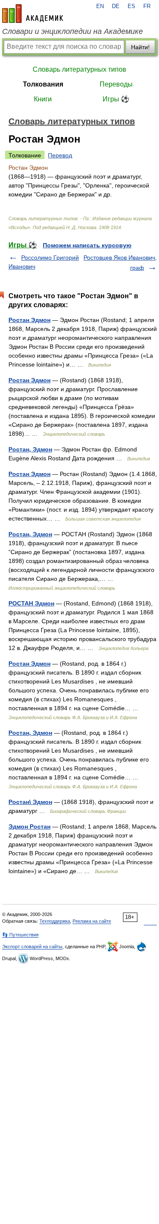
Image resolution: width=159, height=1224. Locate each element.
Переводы (116, 84)
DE (116, 6)
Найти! (140, 47)
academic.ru (32, 13)
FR (147, 6)
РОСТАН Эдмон (31, 603)
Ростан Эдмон (29, 320)
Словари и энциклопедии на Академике (72, 31)
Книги (43, 99)
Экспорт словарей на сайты (32, 946)
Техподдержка (54, 921)
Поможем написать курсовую (87, 245)
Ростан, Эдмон (30, 449)
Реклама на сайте (92, 921)
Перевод (60, 155)
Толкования (43, 84)
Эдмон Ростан (29, 826)
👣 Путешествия (20, 934)
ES (131, 6)
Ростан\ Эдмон (30, 801)
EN (100, 6)
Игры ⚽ (116, 99)
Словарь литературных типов (79, 69)
